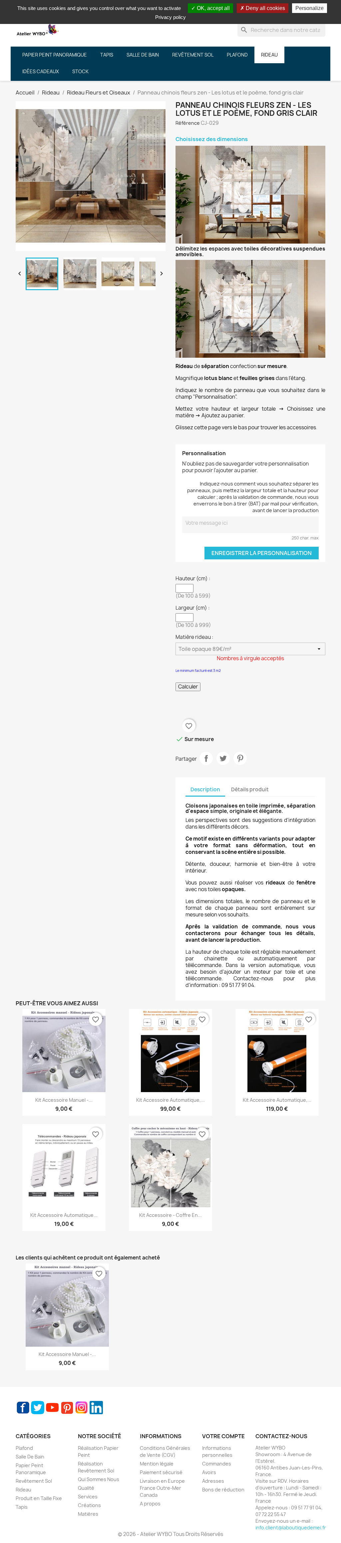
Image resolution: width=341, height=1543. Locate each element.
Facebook (23, 1407)
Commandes (216, 1463)
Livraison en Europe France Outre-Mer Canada (162, 1488)
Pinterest (240, 758)
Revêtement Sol (34, 1481)
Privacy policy (170, 17)
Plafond (24, 1448)
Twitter (37, 1407)
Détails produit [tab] (250, 789)
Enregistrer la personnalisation (261, 553)
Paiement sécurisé (161, 1472)
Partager (206, 758)
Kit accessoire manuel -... (64, 1100)
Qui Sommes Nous (98, 1479)
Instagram (81, 1407)
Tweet (223, 758)
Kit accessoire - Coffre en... (170, 1215)
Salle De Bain (30, 1456)
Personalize (309, 8)
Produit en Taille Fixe (39, 1498)
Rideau (23, 1489)
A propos (150, 1503)
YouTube (52, 1407)
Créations (89, 1505)
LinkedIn (96, 1407)
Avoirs (209, 1472)
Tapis (22, 1507)
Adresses (213, 1481)
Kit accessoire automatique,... (170, 1100)
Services (88, 1496)
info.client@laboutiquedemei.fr (290, 1527)
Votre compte (223, 1436)
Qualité (86, 1488)
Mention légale (156, 1463)
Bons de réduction (223, 1489)
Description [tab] (205, 789)
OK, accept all (212, 8)
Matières (88, 1514)
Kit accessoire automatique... (64, 1215)
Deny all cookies (264, 8)
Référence (187, 123)
